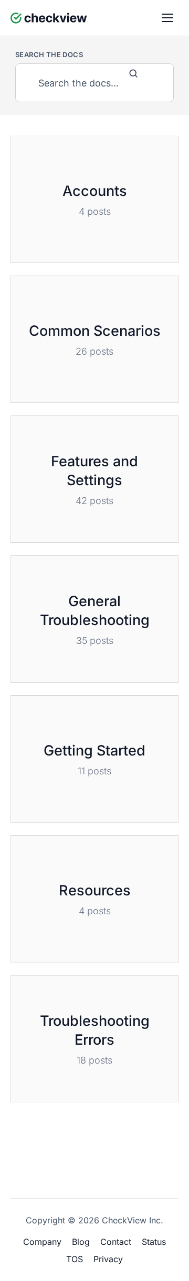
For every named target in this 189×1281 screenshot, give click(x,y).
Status (154, 1241)
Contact (115, 1241)
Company (42, 1241)
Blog (81, 1241)
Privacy (108, 1259)
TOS (74, 1259)
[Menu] (167, 18)
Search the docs (49, 54)
